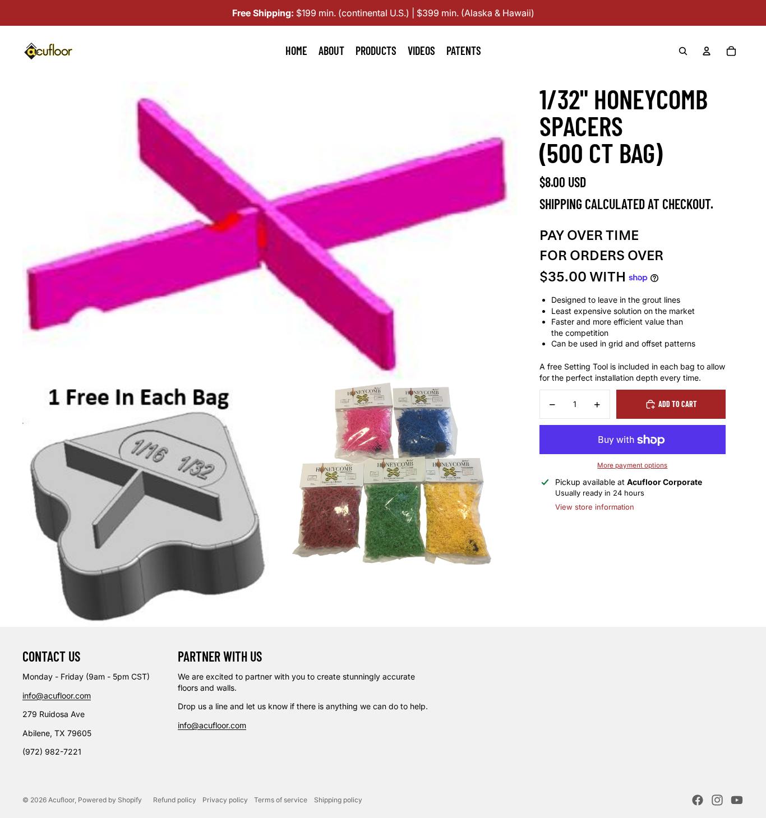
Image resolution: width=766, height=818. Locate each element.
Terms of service (280, 800)
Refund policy (174, 800)
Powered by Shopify (110, 800)
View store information (594, 506)
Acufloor (61, 800)
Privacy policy (225, 800)
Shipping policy (338, 800)
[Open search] (683, 51)
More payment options (632, 465)
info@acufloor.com (56, 695)
